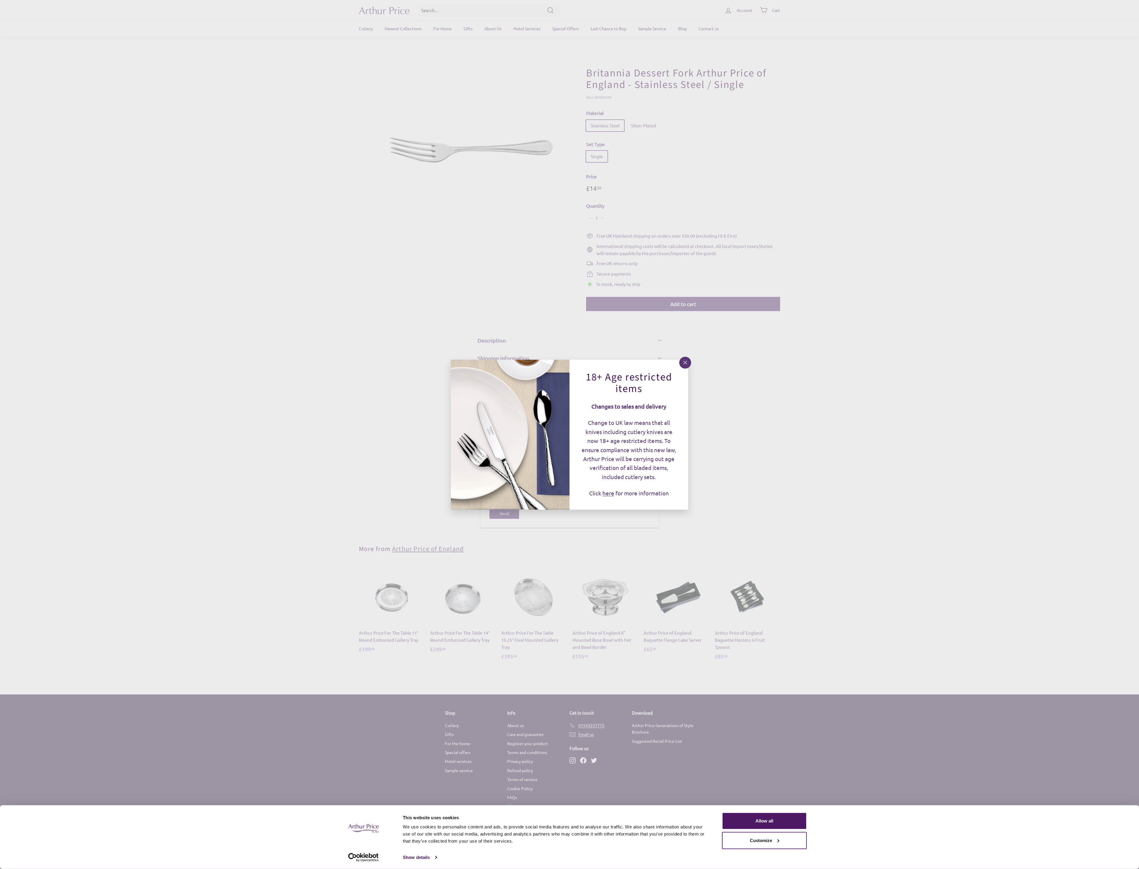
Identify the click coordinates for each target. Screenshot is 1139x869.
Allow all (764, 820)
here (608, 493)
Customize (761, 840)
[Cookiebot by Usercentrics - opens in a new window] (363, 857)
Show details (416, 857)
